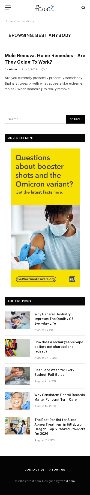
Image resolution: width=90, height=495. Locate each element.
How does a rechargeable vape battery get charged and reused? (58, 346)
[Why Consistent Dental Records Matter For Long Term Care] (17, 401)
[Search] (83, 7)
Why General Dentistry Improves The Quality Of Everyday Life (53, 318)
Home (9, 21)
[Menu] (8, 7)
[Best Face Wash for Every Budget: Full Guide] (17, 376)
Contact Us (35, 469)
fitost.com (67, 481)
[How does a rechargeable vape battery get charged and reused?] (17, 348)
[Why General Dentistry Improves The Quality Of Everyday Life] (17, 320)
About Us (57, 469)
